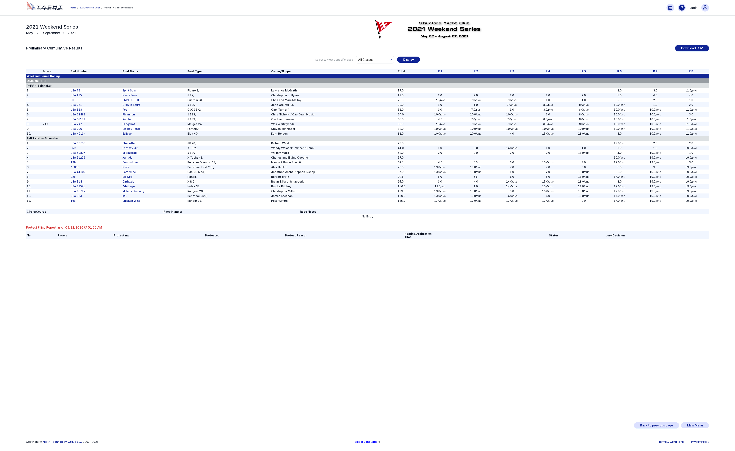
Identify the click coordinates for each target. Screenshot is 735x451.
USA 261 (76, 104)
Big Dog (127, 176)
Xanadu (127, 157)
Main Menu (695, 425)
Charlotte (128, 143)
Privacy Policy (700, 442)
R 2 (476, 71)
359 (73, 148)
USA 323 (76, 196)
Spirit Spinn (130, 90)
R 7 (655, 71)
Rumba (126, 119)
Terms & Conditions (671, 442)
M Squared (129, 152)
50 (72, 100)
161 (73, 200)
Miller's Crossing (133, 191)
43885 (75, 167)
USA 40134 (78, 133)
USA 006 (76, 128)
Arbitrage (128, 186)
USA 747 (76, 124)
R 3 (512, 71)
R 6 (619, 71)
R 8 (691, 71)
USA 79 (75, 90)
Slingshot (128, 124)
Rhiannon (128, 114)
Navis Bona (129, 95)
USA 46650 (78, 143)
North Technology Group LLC (62, 442)
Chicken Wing (131, 200)
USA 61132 (78, 119)
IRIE (124, 196)
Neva (125, 167)
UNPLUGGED (130, 100)
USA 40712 (78, 191)
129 (73, 162)
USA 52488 (78, 114)
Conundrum (130, 162)
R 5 (583, 71)
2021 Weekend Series (90, 8)
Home (73, 8)
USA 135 (76, 95)
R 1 (440, 71)
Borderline (129, 172)
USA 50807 (78, 152)
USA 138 (76, 109)
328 (73, 176)
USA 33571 (78, 186)
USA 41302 (78, 172)
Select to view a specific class (334, 59)
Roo (124, 109)
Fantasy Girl (130, 148)
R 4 (548, 71)
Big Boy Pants (131, 128)
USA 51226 (78, 157)
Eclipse (127, 133)
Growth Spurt (131, 104)
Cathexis (128, 181)
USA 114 (76, 181)
